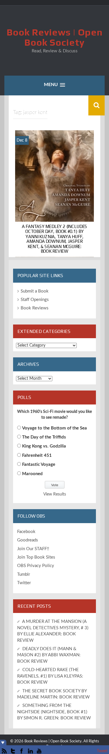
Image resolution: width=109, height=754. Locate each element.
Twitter (24, 583)
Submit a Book (35, 291)
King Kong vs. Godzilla (44, 446)
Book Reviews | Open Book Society (55, 37)
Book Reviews (35, 308)
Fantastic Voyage (38, 464)
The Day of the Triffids (44, 437)
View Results (54, 494)
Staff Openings (35, 299)
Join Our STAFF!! (33, 549)
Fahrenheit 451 (37, 455)
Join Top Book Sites (36, 557)
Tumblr (23, 574)
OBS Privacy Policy (35, 566)
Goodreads (27, 540)
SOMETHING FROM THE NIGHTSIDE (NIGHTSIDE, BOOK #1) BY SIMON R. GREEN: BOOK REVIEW (54, 711)
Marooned (32, 474)
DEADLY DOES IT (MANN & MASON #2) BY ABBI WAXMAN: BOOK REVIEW (49, 655)
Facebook (26, 532)
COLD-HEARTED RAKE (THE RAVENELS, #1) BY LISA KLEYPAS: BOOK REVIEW (50, 676)
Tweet (102, 751)
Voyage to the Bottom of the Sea (54, 428)
